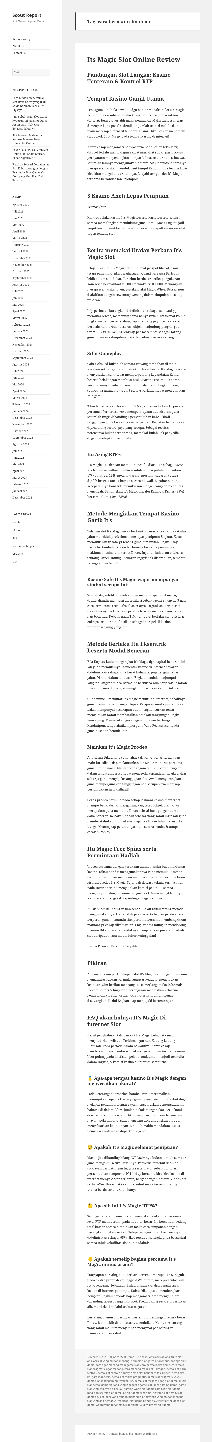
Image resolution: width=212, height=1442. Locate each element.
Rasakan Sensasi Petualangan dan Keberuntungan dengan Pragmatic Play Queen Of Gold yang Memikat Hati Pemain (31, 172)
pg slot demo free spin (137, 1393)
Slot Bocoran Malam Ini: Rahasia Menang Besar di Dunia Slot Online (28, 139)
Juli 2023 (17, 451)
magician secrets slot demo (104, 1393)
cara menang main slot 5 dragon (144, 1369)
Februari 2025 (21, 324)
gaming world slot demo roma (143, 1389)
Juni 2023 (18, 457)
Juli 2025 (17, 291)
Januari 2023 (20, 491)
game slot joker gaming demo (158, 1385)
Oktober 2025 (20, 271)
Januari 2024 (20, 411)
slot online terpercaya (26, 546)
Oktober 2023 (20, 431)
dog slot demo (168, 1381)
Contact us (19, 53)
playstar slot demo (164, 1393)
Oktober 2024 (20, 351)
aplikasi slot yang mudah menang (108, 1361)
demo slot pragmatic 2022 (163, 1377)
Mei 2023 (18, 464)
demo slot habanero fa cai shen (150, 1373)
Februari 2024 (21, 404)
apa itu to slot (174, 1357)
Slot (14, 538)
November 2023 (22, 424)
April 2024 (19, 391)
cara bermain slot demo (155, 1365)
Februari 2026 (21, 245)
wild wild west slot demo (155, 1405)
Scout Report (26, 15)
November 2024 (22, 344)
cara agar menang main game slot (117, 1365)
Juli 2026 (17, 211)
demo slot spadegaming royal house (110, 1381)
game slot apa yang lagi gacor (119, 1385)
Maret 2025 (19, 318)
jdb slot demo (172, 1389)
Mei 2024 (18, 384)
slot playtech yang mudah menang (162, 1397)
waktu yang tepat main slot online (117, 1405)
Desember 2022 (22, 497)
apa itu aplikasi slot (152, 1357)
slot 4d (16, 522)
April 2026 (19, 231)
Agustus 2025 (20, 285)
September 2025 (22, 278)
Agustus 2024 (20, 364)
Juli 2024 (17, 371)
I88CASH (18, 530)
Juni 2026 (18, 218)
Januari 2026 (20, 251)
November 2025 (22, 265)
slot (14, 562)
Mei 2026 (18, 225)
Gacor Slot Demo (123, 1357)
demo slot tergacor (146, 1381)
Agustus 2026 (20, 205)
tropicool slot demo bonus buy (137, 1401)
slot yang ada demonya (101, 1401)
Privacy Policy (21, 39)
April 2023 (19, 471)
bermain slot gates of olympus (150, 1361)
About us (18, 46)
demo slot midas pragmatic (129, 1377)
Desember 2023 (22, 418)
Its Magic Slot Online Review (133, 59)
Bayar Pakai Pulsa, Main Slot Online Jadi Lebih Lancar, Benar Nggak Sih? (30, 154)
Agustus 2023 (20, 444)
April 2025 (19, 311)
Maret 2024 (19, 398)
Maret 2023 (19, 477)
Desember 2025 (22, 258)
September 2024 (22, 358)
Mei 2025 (18, 304)
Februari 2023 (21, 484)
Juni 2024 (18, 378)
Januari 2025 (20, 331)
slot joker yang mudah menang (119, 1397)
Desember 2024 (22, 338)
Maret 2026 (19, 238)
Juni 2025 (18, 298)
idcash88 (18, 554)
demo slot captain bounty (114, 1373)
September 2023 (22, 437)
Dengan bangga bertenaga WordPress (133, 1434)
